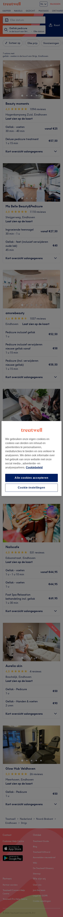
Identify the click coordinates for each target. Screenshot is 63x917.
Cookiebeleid (34, 467)
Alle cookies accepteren (31, 477)
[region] (31, 458)
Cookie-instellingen (31, 487)
